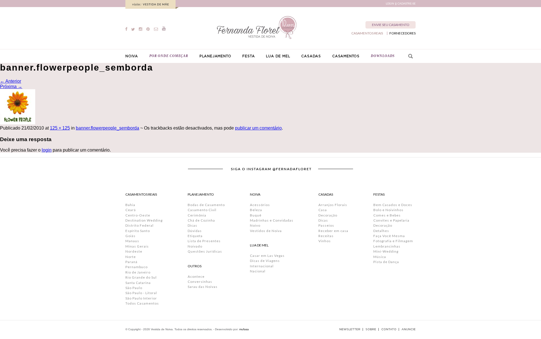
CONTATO (388, 329)
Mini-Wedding (385, 251)
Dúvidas (195, 231)
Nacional (257, 271)
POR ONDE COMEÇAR (168, 56)
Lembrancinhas (386, 246)
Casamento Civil (202, 210)
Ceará (130, 210)
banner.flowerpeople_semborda (107, 128)
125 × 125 (60, 128)
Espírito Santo (137, 231)
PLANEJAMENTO (215, 56)
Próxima (11, 86)
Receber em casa (333, 231)
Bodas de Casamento (206, 205)
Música (379, 257)
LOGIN (390, 3)
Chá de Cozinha (201, 220)
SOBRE (370, 329)
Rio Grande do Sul (141, 277)
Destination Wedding (144, 220)
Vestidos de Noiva (266, 231)
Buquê (255, 215)
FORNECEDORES (402, 33)
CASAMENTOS (346, 56)
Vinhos (324, 241)
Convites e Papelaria (391, 220)
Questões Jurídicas (205, 251)
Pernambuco (136, 267)
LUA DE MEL (278, 56)
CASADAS (311, 56)
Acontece (196, 276)
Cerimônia (197, 215)
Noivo (255, 225)
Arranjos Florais (332, 205)
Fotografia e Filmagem (393, 241)
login (47, 150)
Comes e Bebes (387, 215)
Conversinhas (200, 281)
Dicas (192, 225)
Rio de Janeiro (137, 272)
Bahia (130, 205)
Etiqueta (195, 236)
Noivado (195, 246)
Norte (130, 257)
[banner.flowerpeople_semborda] (17, 123)
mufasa (244, 329)
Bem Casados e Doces (392, 205)
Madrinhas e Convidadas (271, 220)
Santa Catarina (138, 283)
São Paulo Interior (141, 298)
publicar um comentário (258, 128)
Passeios (326, 225)
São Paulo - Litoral (141, 293)
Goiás (130, 236)
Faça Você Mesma (389, 236)
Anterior (10, 81)
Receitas (326, 236)
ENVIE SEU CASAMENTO (390, 25)
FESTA (248, 56)
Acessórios (260, 205)
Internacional (262, 266)
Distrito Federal (139, 225)
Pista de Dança (386, 262)
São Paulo (133, 288)
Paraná (131, 262)
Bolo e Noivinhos (388, 210)
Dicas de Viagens (265, 261)
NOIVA (131, 56)
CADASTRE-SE (407, 3)
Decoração (327, 215)
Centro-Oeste (137, 215)
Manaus (132, 241)
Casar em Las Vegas (267, 255)
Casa (322, 210)
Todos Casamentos (142, 303)
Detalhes (381, 231)
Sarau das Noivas (203, 287)
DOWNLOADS (383, 56)
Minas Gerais (137, 246)
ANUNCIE (409, 329)
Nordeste (133, 251)
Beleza (256, 210)
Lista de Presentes (204, 241)
